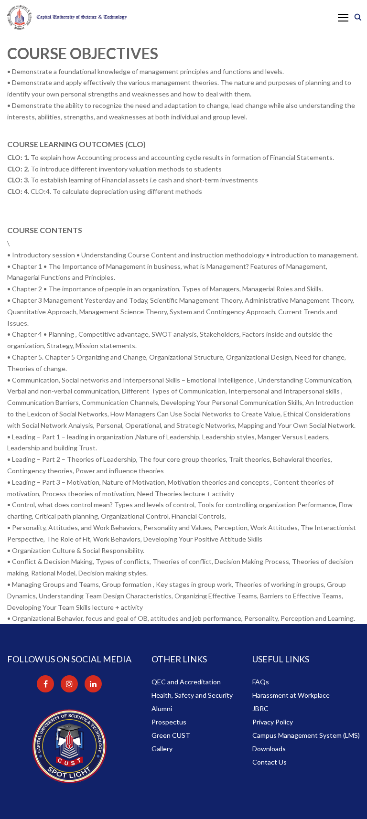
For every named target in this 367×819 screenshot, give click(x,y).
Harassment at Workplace (291, 695)
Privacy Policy (272, 722)
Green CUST (170, 735)
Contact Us (269, 762)
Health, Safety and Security (192, 695)
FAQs (260, 682)
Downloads (269, 749)
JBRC (260, 708)
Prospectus (168, 722)
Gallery (162, 749)
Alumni (161, 708)
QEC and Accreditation (186, 682)
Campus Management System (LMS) (306, 735)
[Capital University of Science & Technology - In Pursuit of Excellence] (67, 17)
